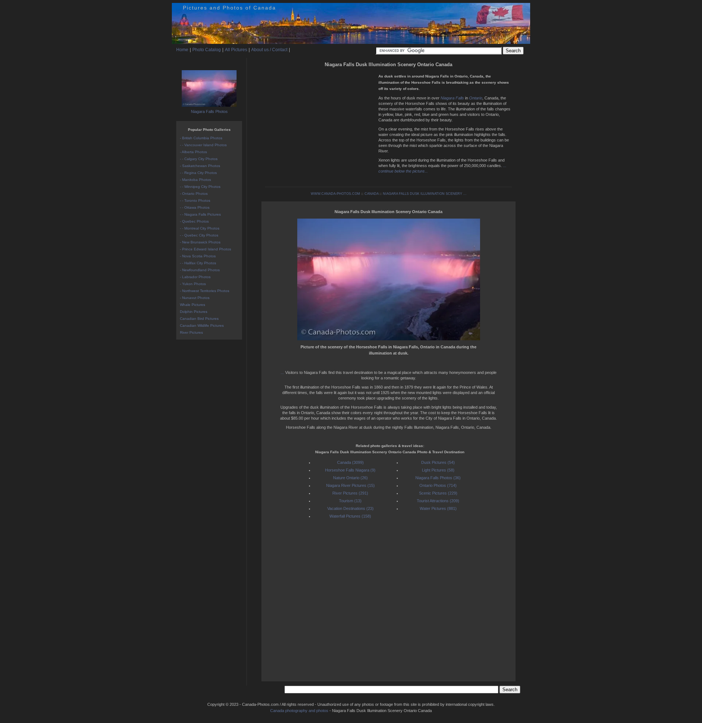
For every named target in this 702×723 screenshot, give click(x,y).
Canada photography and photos (299, 710)
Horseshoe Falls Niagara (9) (350, 470)
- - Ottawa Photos (195, 207)
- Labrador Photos (195, 277)
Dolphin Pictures (193, 312)
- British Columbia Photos (201, 138)
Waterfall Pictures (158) (350, 516)
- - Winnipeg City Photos (200, 187)
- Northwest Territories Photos (204, 291)
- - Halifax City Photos (198, 263)
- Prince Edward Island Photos (205, 249)
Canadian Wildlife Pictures (202, 325)
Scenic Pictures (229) (438, 493)
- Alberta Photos (193, 152)
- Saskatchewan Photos (200, 166)
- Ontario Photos (194, 194)
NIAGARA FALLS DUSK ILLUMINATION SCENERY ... (425, 194)
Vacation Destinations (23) (350, 508)
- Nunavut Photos (195, 298)
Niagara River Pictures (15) (350, 485)
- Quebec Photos (194, 221)
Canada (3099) (350, 462)
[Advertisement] (320, 120)
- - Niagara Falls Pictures (200, 214)
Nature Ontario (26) (350, 478)
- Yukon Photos (193, 284)
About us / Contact (269, 49)
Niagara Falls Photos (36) (438, 478)
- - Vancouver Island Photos (203, 145)
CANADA (371, 194)
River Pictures (191, 332)
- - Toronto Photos (195, 200)
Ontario (475, 98)
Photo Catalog (206, 49)
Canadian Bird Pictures (199, 319)
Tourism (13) (350, 501)
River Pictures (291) (350, 493)
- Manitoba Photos (195, 180)
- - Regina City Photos (198, 173)
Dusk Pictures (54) (438, 462)
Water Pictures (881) (438, 508)
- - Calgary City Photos (199, 159)
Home (182, 49)
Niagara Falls (452, 98)
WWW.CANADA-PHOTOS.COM (335, 194)
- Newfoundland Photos (200, 270)
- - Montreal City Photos (199, 228)
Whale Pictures (192, 305)
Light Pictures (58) (438, 470)
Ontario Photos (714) (438, 485)
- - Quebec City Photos (199, 235)
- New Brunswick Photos (200, 242)
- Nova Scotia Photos (198, 256)
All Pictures (236, 49)
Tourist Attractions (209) (438, 501)
